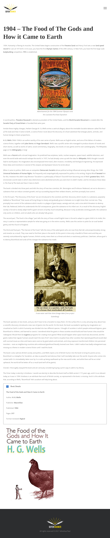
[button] (55, 386)
